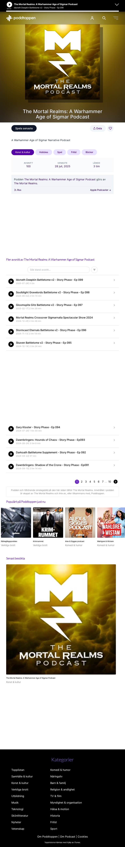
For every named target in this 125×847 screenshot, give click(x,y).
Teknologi (17, 809)
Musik (15, 802)
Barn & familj (58, 783)
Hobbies (43, 152)
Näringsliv (56, 776)
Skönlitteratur (19, 815)
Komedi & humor (60, 769)
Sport (53, 828)
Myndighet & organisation (66, 802)
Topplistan (17, 769)
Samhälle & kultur (22, 776)
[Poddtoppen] (20, 18)
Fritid (73, 152)
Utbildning (17, 796)
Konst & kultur (22, 152)
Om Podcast (67, 836)
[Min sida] (92, 18)
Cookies (83, 836)
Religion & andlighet (62, 789)
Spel (59, 152)
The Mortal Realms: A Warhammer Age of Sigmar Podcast (60, 179)
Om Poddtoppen (47, 836)
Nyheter (16, 822)
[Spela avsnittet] (11, 281)
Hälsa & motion (59, 809)
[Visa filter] (94, 269)
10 (109, 481)
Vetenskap (17, 828)
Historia (55, 815)
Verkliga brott (19, 789)
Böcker (89, 152)
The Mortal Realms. (26, 183)
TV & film (56, 796)
